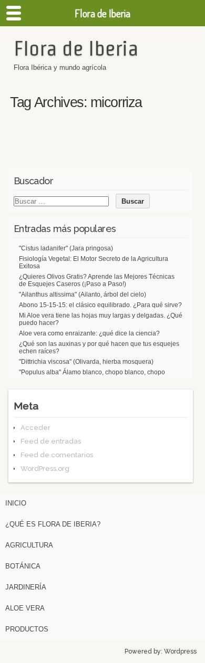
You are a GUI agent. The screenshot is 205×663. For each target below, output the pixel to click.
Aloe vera (25, 608)
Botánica (22, 566)
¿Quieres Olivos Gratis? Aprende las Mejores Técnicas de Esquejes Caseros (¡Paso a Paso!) (97, 280)
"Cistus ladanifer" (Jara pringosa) (66, 248)
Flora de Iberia (76, 48)
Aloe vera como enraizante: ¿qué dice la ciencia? (89, 333)
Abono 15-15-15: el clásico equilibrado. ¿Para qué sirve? (100, 305)
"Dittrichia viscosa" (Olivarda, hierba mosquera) (86, 361)
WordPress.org (44, 468)
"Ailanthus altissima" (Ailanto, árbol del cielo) (82, 294)
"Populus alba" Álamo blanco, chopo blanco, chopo (92, 372)
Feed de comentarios (56, 455)
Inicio (15, 503)
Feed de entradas (50, 441)
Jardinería (25, 587)
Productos (26, 629)
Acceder (35, 428)
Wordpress (180, 651)
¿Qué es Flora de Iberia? (52, 524)
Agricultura (29, 545)
